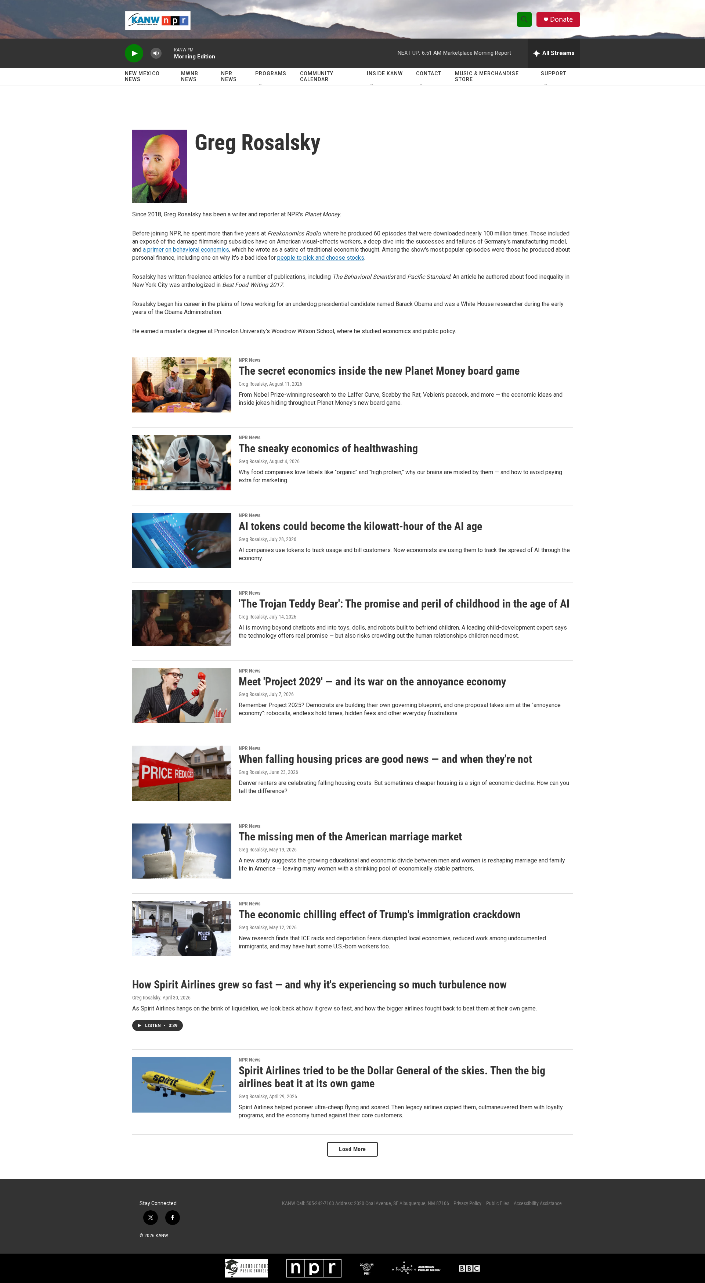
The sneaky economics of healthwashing (328, 448)
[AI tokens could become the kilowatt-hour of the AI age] (181, 540)
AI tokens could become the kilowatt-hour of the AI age (360, 526)
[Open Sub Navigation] (261, 85)
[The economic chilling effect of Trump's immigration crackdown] (181, 928)
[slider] (168, 53)
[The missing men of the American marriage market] (181, 851)
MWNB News (189, 76)
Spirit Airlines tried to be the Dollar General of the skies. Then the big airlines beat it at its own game (392, 1077)
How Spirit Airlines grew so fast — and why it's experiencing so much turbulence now (319, 984)
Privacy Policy (467, 1203)
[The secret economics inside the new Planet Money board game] (181, 384)
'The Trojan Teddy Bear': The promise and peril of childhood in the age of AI (404, 603)
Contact (428, 73)
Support (554, 73)
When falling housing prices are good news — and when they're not (385, 759)
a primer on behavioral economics (186, 249)
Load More (352, 1149)
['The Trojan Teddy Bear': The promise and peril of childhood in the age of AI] (181, 617)
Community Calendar (316, 76)
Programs (270, 73)
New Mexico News (142, 76)
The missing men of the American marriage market (350, 836)
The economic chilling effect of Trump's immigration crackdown (380, 914)
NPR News (229, 76)
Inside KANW (385, 73)
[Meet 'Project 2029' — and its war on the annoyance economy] (181, 695)
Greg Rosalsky (253, 384)
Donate (561, 19)
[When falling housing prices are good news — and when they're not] (181, 773)
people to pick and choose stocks (320, 257)
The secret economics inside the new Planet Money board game (379, 370)
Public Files (497, 1203)
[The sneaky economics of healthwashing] (181, 462)
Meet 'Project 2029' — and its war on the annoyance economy (372, 681)
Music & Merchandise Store (487, 76)
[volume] (156, 53)
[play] (134, 53)
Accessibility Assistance (538, 1203)
